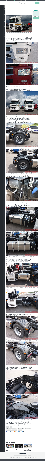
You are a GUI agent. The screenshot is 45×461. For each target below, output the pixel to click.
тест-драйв (19, 455)
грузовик (16, 428)
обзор (26, 455)
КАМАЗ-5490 (29, 428)
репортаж (15, 455)
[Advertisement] (19, 436)
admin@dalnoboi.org (14, 0)
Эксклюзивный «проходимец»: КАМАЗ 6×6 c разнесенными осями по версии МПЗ (27, 450)
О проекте (7, 0)
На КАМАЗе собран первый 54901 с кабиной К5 (18, 449)
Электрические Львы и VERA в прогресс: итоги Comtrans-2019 (10, 450)
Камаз (26, 428)
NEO (11, 428)
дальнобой (22, 428)
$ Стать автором (37, 0)
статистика (23, 455)
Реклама (10, 0)
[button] (30, 442)
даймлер (19, 428)
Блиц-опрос (29, 455)
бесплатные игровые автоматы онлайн (10, 257)
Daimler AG (8, 428)
